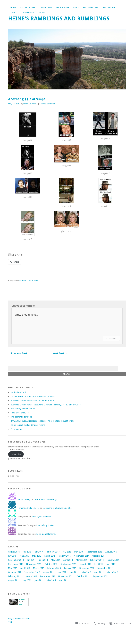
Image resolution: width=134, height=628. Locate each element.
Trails (13, 13)
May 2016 (78, 552)
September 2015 (94, 552)
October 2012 (14, 572)
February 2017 (52, 552)
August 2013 (85, 564)
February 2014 (97, 560)
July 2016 (67, 552)
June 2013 (110, 564)
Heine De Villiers (30, 104)
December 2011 (47, 576)
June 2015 (24, 556)
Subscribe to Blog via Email (27, 442)
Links (76, 7)
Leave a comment (47, 104)
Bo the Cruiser (27, 7)
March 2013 (38, 568)
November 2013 (33, 564)
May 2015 (36, 556)
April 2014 (68, 560)
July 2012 (62, 572)
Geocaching (62, 7)
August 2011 (14, 580)
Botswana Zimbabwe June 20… (57, 508)
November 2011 (65, 576)
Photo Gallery (90, 7)
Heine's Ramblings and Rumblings (58, 18)
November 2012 (105, 568)
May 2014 (55, 560)
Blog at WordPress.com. (19, 618)
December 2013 (15, 564)
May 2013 (12, 568)
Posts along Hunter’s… (47, 525)
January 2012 (31, 576)
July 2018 (27, 552)
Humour (23, 281)
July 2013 (98, 564)
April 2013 (25, 568)
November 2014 (81, 556)
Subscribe (16, 454)
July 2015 (12, 556)
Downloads (46, 7)
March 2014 (81, 560)
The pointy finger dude (21, 417)
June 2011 (39, 580)
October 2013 (51, 564)
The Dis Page (109, 7)
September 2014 (16, 560)
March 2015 (49, 556)
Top (10, 622)
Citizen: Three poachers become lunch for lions (33, 396)
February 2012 (15, 576)
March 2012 (112, 572)
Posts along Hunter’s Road (23, 408)
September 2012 (32, 572)
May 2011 (51, 580)
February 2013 (54, 568)
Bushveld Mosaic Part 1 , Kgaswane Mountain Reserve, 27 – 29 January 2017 (46, 404)
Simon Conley (24, 499)
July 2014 (31, 560)
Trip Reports (27, 13)
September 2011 (100, 576)
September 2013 (68, 564)
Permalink (33, 281)
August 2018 (14, 552)
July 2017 (38, 552)
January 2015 (65, 556)
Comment (111, 338)
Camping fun (17, 429)
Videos (42, 13)
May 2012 (86, 572)
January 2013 (70, 568)
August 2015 (111, 552)
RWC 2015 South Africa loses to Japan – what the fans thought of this (42, 421)
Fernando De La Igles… (29, 508)
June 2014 (43, 560)
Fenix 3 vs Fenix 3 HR (20, 412)
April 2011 (64, 580)
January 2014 (113, 560)
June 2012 (74, 572)
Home (13, 7)
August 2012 (49, 572)
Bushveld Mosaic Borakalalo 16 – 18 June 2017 (32, 400)
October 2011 (83, 576)
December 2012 (86, 568)
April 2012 (99, 572)
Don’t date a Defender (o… (46, 499)
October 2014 (98, 556)
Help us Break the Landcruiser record (28, 425)
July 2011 (27, 580)
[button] (27, 126)
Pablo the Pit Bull (18, 392)
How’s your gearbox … (42, 516)
